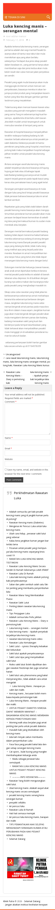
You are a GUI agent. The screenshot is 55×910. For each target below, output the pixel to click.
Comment (10, 401)
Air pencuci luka (16, 806)
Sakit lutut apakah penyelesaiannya (26, 653)
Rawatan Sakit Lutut (19, 602)
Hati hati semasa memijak (22, 813)
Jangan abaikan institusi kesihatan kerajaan (26, 904)
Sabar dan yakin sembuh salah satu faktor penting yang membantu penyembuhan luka (27, 588)
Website (9, 459)
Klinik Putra (8, 901)
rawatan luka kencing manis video (25, 638)
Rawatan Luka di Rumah (21, 809)
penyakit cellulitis (17, 802)
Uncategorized (13, 354)
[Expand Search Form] (48, 17)
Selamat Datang (17, 838)
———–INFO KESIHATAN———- (29, 777)
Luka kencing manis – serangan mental (28, 628)
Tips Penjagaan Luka (19, 613)
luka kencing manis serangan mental (28, 361)
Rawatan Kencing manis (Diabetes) (26, 522)
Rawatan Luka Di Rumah (21, 573)
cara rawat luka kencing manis (21, 358)
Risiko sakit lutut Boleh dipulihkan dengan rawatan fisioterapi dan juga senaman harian (27, 668)
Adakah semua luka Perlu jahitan (25, 617)
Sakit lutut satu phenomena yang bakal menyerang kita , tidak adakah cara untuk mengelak (27, 679)
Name (9, 437)
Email (8, 448)
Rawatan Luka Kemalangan (22, 642)
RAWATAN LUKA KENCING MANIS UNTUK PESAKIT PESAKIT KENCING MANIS (27, 770)
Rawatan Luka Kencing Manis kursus (31, 365)
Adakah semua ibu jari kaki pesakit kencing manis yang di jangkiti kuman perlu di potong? (27, 515)
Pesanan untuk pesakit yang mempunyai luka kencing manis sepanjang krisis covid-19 (26, 552)
